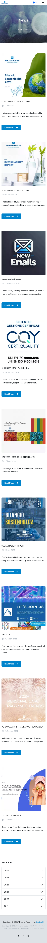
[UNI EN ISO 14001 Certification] (23, 342)
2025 (6, 877)
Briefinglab (40, 922)
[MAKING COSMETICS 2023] (23, 789)
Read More (9, 127)
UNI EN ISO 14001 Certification (16, 368)
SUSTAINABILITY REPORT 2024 (16, 190)
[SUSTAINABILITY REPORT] (23, 519)
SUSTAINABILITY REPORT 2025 (16, 101)
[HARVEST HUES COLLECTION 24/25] (23, 431)
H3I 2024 (6, 634)
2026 (6, 870)
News (27, 29)
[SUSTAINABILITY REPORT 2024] (23, 164)
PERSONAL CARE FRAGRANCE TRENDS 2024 (22, 726)
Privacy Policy (39, 929)
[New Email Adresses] (23, 253)
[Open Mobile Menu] (43, 3)
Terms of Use (26, 929)
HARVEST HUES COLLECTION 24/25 (18, 457)
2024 (6, 884)
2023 (6, 891)
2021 (6, 906)
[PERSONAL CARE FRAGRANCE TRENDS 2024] (23, 700)
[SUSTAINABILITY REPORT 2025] (23, 75)
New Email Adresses (11, 279)
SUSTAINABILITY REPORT (13, 545)
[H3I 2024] (23, 608)
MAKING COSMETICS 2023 (14, 815)
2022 (6, 899)
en (36, 2)
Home (20, 29)
